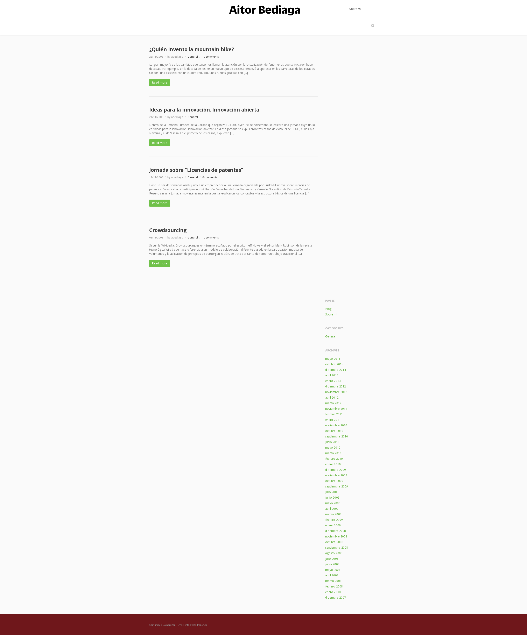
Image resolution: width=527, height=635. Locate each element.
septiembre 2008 (336, 547)
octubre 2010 (334, 431)
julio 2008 (331, 559)
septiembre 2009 (336, 486)
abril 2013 (331, 375)
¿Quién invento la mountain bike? (191, 49)
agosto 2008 (333, 553)
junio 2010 (332, 442)
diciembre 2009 (335, 470)
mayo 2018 (332, 359)
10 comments (210, 237)
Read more (159, 82)
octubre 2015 (334, 364)
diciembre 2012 (335, 386)
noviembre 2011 (336, 409)
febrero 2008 (334, 586)
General (193, 56)
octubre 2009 (334, 481)
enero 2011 (333, 420)
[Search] (373, 25)
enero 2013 (333, 381)
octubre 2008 (334, 542)
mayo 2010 (332, 447)
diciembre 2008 (335, 531)
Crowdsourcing (168, 230)
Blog (328, 309)
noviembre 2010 (336, 425)
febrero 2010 (334, 459)
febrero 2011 (334, 414)
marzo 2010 (333, 453)
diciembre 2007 (335, 597)
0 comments (210, 177)
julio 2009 (331, 492)
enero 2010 (333, 464)
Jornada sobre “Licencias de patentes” (196, 169)
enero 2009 (333, 525)
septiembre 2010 (336, 436)
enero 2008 (333, 592)
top (519, 627)
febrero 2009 (334, 520)
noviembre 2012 (336, 392)
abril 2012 (331, 397)
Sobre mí (331, 314)
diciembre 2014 (335, 370)
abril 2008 (331, 575)
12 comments (210, 56)
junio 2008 (332, 564)
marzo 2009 (333, 514)
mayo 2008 (332, 570)
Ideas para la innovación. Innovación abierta (204, 109)
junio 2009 (332, 497)
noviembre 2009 (336, 475)
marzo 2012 (333, 403)
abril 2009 (331, 509)
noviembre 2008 (336, 536)
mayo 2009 (332, 503)
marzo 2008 (333, 581)
